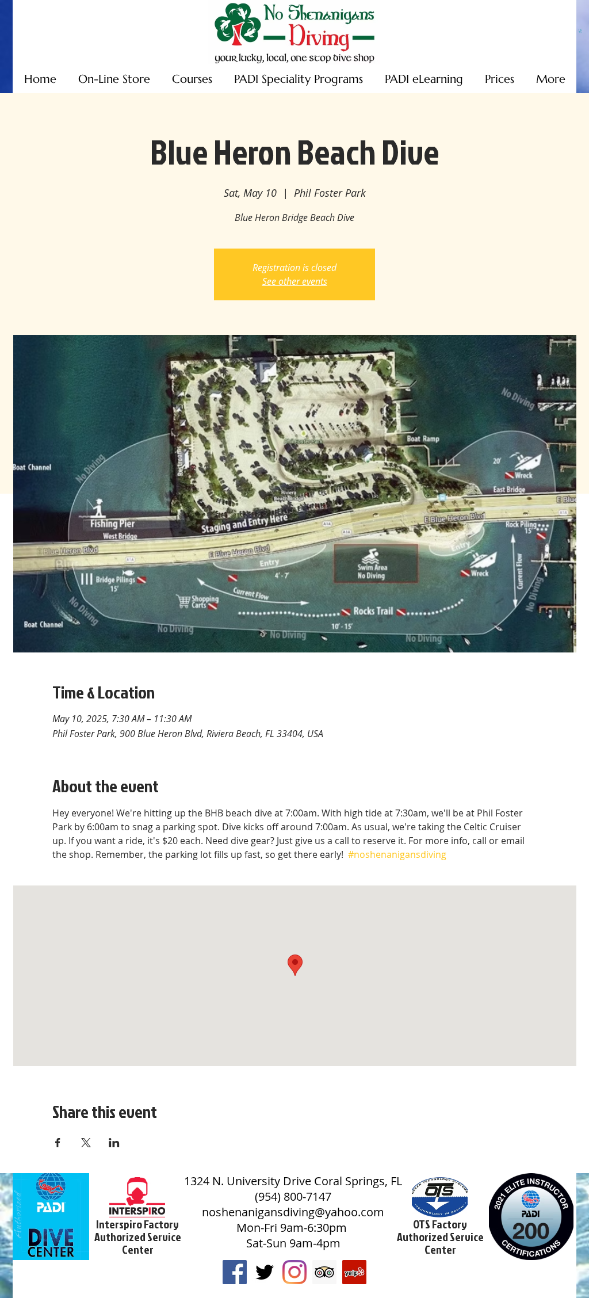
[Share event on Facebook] (57, 1142)
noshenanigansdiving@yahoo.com (293, 1212)
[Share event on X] (86, 1142)
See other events (294, 281)
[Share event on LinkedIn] (114, 1142)
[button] (580, 31)
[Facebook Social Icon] (235, 1272)
